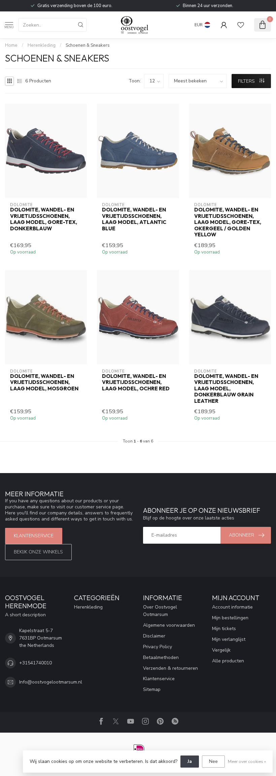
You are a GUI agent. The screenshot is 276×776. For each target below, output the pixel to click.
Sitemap (152, 689)
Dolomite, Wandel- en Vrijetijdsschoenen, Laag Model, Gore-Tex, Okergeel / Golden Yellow (227, 222)
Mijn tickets (224, 628)
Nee (213, 761)
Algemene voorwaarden (169, 625)
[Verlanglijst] (240, 25)
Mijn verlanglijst (228, 639)
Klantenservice (34, 536)
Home (11, 45)
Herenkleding (42, 45)
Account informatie (232, 607)
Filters (247, 81)
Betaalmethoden (161, 657)
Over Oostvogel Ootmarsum (160, 611)
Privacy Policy (157, 647)
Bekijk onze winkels (38, 552)
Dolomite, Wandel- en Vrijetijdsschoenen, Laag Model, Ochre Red (136, 382)
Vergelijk (221, 650)
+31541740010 (35, 663)
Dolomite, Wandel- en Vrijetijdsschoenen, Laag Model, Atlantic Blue (134, 219)
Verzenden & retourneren (170, 668)
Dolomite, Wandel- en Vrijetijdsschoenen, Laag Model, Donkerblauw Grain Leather (226, 388)
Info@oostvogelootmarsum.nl (50, 682)
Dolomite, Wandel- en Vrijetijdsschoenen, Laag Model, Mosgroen (44, 382)
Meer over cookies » (247, 761)
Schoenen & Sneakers (88, 45)
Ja (189, 761)
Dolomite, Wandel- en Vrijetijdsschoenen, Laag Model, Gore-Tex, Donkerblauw (43, 219)
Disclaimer (154, 636)
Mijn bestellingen (230, 618)
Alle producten (228, 661)
